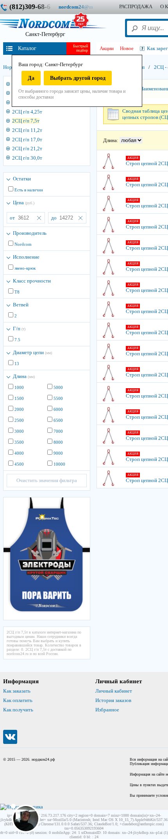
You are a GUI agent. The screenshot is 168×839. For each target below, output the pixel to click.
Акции (107, 48)
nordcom (82, 7)
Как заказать (16, 691)
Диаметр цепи (32, 352)
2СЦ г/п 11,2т (27, 130)
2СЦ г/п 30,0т (27, 158)
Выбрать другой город (77, 78)
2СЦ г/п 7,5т (25, 121)
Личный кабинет (113, 691)
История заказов (113, 700)
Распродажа (135, 6)
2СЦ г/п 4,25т (27, 112)
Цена (23, 202)
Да (31, 78)
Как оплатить (17, 700)
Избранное (107, 710)
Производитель (29, 233)
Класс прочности (32, 281)
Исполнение (26, 257)
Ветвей (21, 305)
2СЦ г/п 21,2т (27, 148)
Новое (127, 48)
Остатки (22, 179)
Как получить (18, 710)
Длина (24, 376)
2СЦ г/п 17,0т (27, 139)
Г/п (19, 328)
